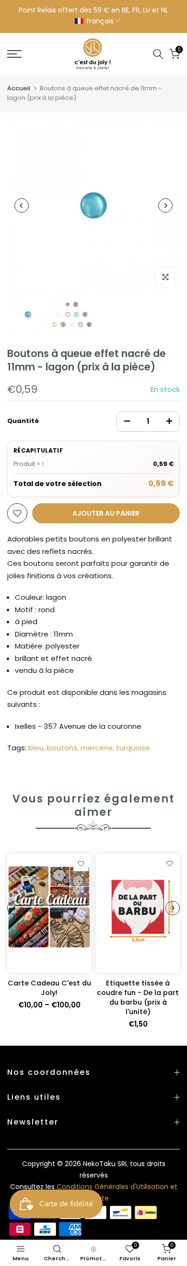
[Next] (165, 205)
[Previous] (21, 205)
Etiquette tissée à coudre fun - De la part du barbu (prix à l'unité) (138, 997)
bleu (36, 748)
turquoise (133, 748)
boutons (62, 748)
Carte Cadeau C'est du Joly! (49, 987)
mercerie (97, 748)
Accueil (18, 88)
